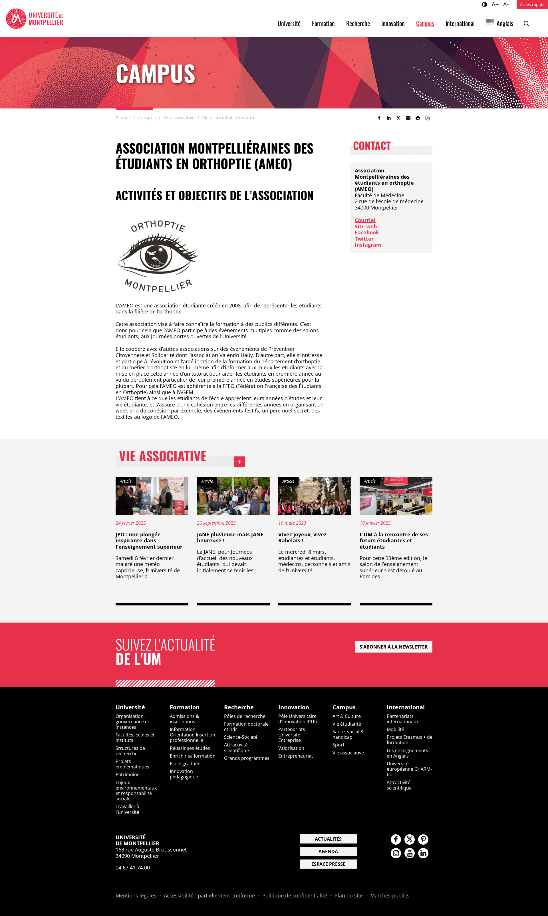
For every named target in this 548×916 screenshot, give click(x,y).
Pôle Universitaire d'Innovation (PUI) (297, 719)
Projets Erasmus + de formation (409, 740)
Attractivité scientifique (236, 747)
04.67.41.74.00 (133, 867)
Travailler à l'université (127, 809)
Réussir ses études (190, 748)
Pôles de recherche (244, 716)
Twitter (364, 238)
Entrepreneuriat (295, 756)
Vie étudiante (347, 724)
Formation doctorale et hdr (246, 726)
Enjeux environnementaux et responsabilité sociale (136, 790)
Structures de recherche (130, 751)
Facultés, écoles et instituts (135, 737)
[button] (408, 118)
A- (506, 4)
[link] (379, 118)
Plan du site (349, 896)
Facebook (367, 232)
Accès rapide (532, 4)
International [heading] (406, 707)
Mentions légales (136, 896)
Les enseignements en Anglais (407, 753)
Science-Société (240, 737)
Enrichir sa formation (192, 756)
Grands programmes (246, 758)
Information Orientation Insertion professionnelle (192, 734)
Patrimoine (128, 774)
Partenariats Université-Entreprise (291, 734)
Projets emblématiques (132, 764)
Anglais (505, 23)
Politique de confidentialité (294, 896)
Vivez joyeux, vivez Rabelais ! (302, 537)
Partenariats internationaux (403, 719)
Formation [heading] (185, 707)
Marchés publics (390, 896)
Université (289, 23)
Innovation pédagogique (184, 774)
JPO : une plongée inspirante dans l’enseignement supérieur (149, 540)
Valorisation (291, 748)
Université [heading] (130, 707)
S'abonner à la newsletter (394, 647)
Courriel (365, 220)
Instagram (368, 244)
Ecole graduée (185, 763)
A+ (496, 4)
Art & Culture (347, 716)
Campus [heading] (344, 707)
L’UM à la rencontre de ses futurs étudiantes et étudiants (394, 540)
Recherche (358, 23)
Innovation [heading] (293, 707)
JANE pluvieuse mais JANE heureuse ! (230, 537)
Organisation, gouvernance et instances (132, 721)
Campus (425, 23)
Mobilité (395, 729)
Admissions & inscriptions (184, 719)
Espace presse (328, 864)
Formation (323, 23)
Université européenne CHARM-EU (409, 769)
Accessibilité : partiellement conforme (209, 896)
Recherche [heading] (239, 707)
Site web (366, 226)
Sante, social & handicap (348, 734)
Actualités (328, 839)
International (460, 23)
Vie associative (182, 457)
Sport (338, 745)
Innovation (393, 23)
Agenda (328, 851)
